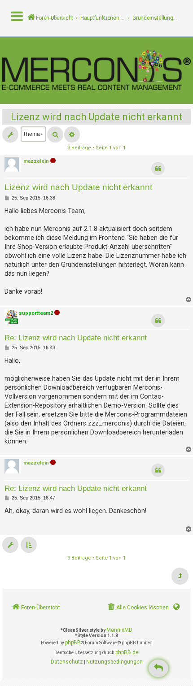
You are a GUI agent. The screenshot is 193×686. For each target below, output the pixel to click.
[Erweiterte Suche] (72, 134)
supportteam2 (36, 313)
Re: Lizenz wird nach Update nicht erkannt (75, 338)
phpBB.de (127, 652)
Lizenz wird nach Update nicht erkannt (96, 116)
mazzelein (36, 161)
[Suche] (55, 134)
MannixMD (119, 630)
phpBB (73, 642)
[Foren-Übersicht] (96, 70)
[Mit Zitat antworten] (158, 168)
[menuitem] (137, 608)
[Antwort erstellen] (158, 668)
